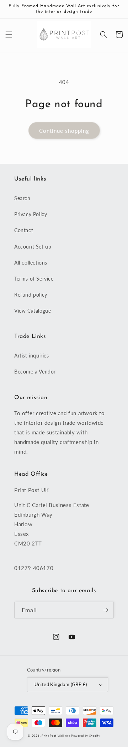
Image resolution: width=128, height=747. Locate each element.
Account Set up (32, 247)
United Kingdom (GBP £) (60, 684)
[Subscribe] (105, 610)
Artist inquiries (31, 355)
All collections (30, 263)
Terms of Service (34, 279)
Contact (23, 230)
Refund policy (30, 295)
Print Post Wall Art (56, 735)
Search (22, 198)
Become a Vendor (35, 372)
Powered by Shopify (85, 735)
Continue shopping (64, 130)
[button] (9, 34)
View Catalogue (32, 311)
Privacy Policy (30, 214)
